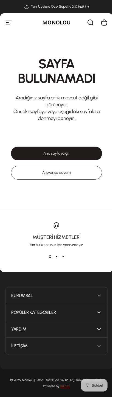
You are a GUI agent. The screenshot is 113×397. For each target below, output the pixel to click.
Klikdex (63, 386)
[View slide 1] (50, 256)
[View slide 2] (56, 256)
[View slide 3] (63, 256)
